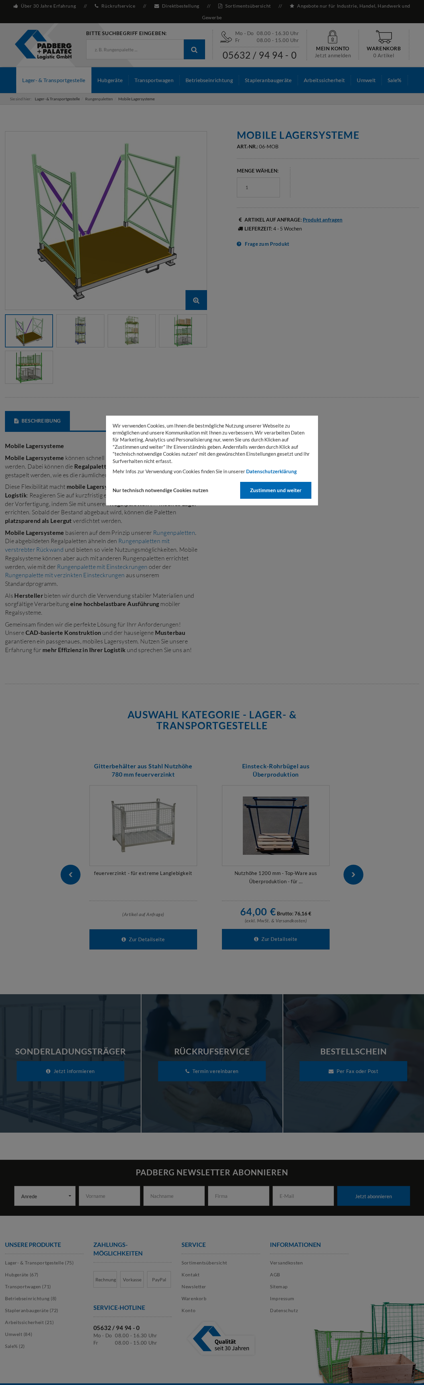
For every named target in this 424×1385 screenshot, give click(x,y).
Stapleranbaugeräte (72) (31, 1310)
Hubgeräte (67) (21, 1274)
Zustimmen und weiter (275, 490)
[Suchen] (194, 49)
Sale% (395, 80)
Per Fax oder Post (357, 1071)
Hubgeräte (110, 80)
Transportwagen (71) (28, 1286)
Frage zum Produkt (267, 244)
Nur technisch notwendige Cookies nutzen (160, 490)
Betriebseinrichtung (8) (31, 1298)
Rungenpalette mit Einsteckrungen (103, 566)
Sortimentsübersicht (248, 6)
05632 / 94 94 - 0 (260, 55)
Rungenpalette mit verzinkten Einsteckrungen (65, 575)
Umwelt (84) (18, 1334)
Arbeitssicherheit (324, 80)
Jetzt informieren (73, 1071)
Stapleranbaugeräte (268, 80)
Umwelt (366, 80)
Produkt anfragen (323, 220)
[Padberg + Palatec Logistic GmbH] (43, 44)
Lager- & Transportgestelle (53, 80)
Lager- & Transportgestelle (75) (39, 1262)
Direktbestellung (180, 6)
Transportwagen (153, 80)
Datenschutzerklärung (271, 471)
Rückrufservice (118, 6)
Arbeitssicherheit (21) (29, 1322)
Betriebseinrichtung (209, 80)
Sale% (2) (15, 1346)
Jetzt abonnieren (373, 1196)
